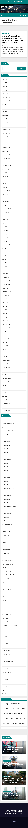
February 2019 (6, 360)
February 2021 (6, 277)
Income (4, 582)
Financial (4, 542)
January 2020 (5, 320)
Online (4, 607)
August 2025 (5, 108)
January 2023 (5, 194)
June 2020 (5, 302)
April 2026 (5, 82)
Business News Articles (8, 484)
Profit (3, 632)
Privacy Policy (17, 824)
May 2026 (4, 79)
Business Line (6, 470)
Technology (5, 679)
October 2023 (5, 162)
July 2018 (4, 385)
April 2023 (5, 183)
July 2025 (4, 111)
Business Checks (6, 441)
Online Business (6, 611)
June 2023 (5, 176)
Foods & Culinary (6, 553)
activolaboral (7, 7)
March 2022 (5, 230)
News (3, 603)
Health (4, 567)
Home (2, 824)
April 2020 (5, 309)
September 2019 (6, 335)
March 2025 (5, 126)
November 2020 (6, 284)
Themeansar (13, 821)
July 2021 (4, 259)
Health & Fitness (6, 571)
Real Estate (5, 643)
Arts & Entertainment (7, 430)
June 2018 (5, 389)
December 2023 (6, 154)
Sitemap (22, 824)
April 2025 (5, 122)
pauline (17, 45)
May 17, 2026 (8, 782)
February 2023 (6, 190)
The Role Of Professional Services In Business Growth (13, 749)
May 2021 (4, 266)
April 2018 (5, 396)
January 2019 (5, 363)
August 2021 (5, 255)
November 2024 (6, 133)
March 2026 (5, 86)
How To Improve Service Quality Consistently (13, 723)
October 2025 (5, 104)
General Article (6, 557)
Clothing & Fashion (7, 524)
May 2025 (4, 118)
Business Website (6, 510)
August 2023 (5, 169)
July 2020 (4, 299)
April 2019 (5, 353)
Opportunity (5, 618)
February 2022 (6, 234)
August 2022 (5, 212)
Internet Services (6, 589)
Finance (4, 538)
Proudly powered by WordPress (9, 819)
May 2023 (4, 180)
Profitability (5, 636)
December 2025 (6, 97)
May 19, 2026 (8, 767)
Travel (4, 690)
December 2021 (6, 241)
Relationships (5, 647)
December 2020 (6, 281)
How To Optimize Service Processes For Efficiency (13, 779)
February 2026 (6, 90)
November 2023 (6, 158)
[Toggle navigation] (26, 15)
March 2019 (5, 356)
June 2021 (5, 262)
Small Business (6, 650)
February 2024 (6, 147)
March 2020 (5, 313)
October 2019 (5, 331)
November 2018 (6, 371)
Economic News (6, 528)
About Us (6, 824)
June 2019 (5, 345)
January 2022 (5, 237)
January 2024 (5, 151)
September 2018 (6, 378)
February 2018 (6, 403)
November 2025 (6, 100)
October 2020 (5, 288)
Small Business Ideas (7, 657)
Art (3, 427)
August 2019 (5, 338)
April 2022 (5, 226)
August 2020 (5, 295)
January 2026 (5, 93)
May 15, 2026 (8, 797)
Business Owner (6, 492)
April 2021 (5, 270)
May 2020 (4, 306)
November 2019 (6, 327)
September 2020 (6, 291)
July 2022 (4, 216)
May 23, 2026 (8, 751)
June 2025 (5, 115)
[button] (20, 15)
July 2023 (4, 172)
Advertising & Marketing (8, 423)
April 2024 (5, 140)
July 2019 (4, 342)
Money (4, 596)
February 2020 (6, 317)
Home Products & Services (9, 578)
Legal (3, 593)
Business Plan (6, 499)
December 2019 (6, 324)
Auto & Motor (5, 434)
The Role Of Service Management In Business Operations (13, 764)
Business (4, 438)
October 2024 (5, 136)
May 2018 (4, 392)
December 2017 (6, 410)
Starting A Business (7, 672)
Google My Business (7, 560)
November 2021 (6, 244)
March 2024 (5, 144)
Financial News (6, 546)
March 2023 (5, 187)
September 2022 (6, 208)
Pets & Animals (6, 629)
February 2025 (6, 129)
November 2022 (6, 201)
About (3, 420)
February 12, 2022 (8, 45)
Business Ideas (6, 448)
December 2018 (6, 367)
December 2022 (6, 198)
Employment (5, 535)
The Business (5, 683)
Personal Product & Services (9, 625)
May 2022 (4, 223)
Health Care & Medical (8, 575)
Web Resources (6, 693)
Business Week (6, 517)
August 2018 (5, 381)
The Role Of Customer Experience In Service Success (12, 795)
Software (4, 665)
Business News (5, 33)
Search (4, 63)
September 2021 (6, 252)
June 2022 (5, 219)
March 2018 (5, 399)
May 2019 (4, 349)
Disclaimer (11, 824)
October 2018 (5, 374)
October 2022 (5, 205)
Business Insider (6, 456)
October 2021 (5, 248)
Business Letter (6, 463)
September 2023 (6, 165)
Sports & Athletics (6, 668)
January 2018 (5, 407)
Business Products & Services (9, 506)
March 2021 (5, 273)
